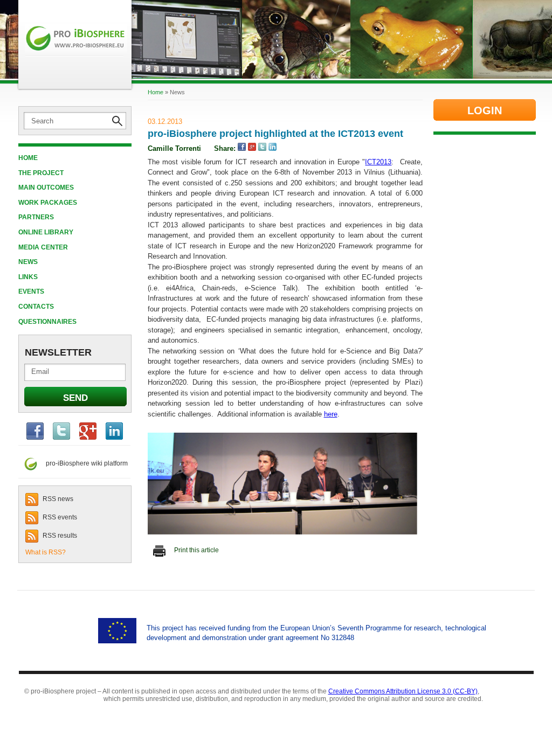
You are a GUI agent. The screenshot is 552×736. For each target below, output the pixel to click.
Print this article (195, 550)
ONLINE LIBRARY (45, 232)
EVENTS (31, 291)
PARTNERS (36, 217)
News (28, 262)
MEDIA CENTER (43, 247)
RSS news (57, 499)
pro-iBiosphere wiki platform (83, 463)
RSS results (59, 535)
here (330, 414)
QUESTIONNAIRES (47, 321)
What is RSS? (45, 552)
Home (28, 158)
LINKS (28, 277)
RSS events (59, 517)
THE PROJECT (41, 173)
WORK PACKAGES (47, 202)
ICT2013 (378, 162)
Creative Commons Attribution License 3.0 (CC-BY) (403, 691)
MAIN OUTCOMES (46, 187)
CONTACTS (36, 306)
